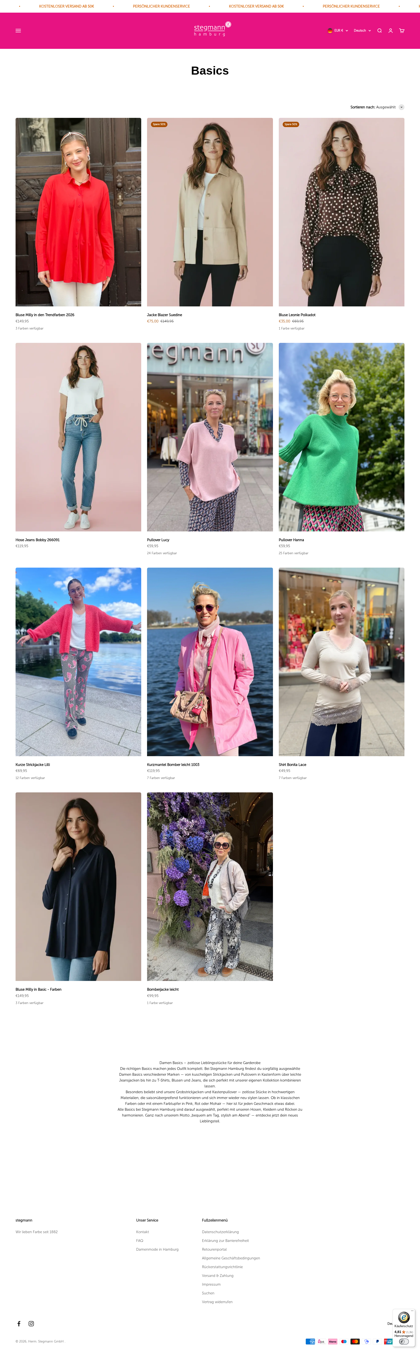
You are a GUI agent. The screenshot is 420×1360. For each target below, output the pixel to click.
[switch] (404, 1341)
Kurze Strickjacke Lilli (33, 764)
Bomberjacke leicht (163, 989)
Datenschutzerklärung (220, 1232)
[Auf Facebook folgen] (19, 1323)
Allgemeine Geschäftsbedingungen (231, 1258)
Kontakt (142, 1232)
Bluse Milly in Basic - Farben (38, 989)
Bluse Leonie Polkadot (297, 315)
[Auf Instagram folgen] (31, 1323)
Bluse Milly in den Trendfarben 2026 (45, 315)
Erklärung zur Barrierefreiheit (225, 1241)
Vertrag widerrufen (217, 1302)
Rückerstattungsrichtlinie (222, 1267)
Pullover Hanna (291, 540)
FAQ (139, 1241)
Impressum (211, 1284)
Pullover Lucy (158, 540)
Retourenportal (214, 1249)
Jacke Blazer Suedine (164, 315)
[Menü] (412, 1312)
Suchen (208, 1293)
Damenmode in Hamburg (157, 1249)
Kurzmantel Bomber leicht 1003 (173, 764)
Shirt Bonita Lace (292, 764)
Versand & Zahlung (218, 1275)
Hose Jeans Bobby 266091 (38, 540)
